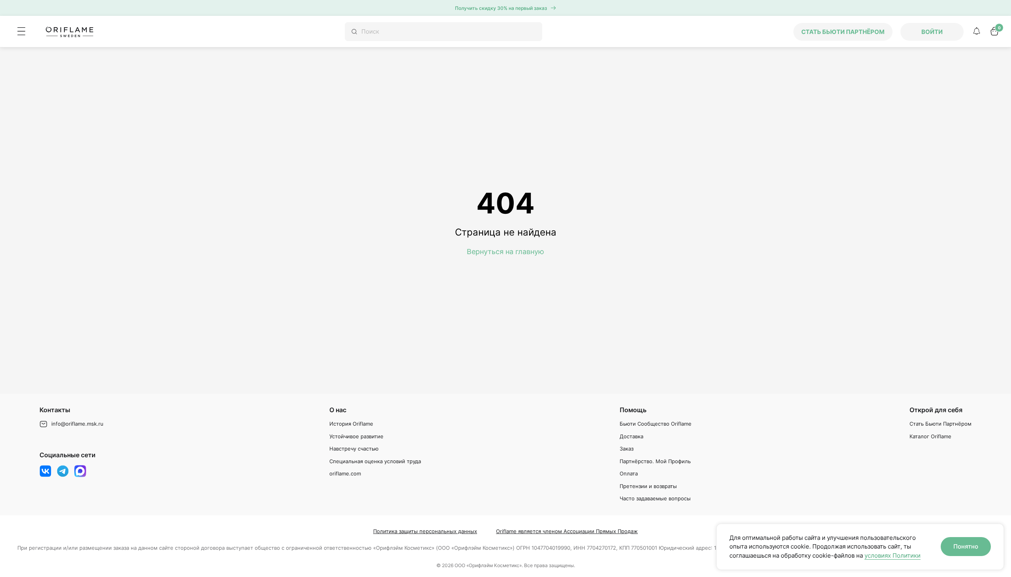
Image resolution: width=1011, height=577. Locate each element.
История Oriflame (351, 423)
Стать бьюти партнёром (843, 32)
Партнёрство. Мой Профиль (655, 461)
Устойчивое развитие (356, 436)
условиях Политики (892, 555)
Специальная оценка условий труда (375, 461)
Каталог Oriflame (930, 436)
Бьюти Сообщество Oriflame (656, 423)
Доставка (631, 436)
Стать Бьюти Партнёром (941, 423)
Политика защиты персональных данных (425, 531)
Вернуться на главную (505, 251)
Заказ (626, 448)
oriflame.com (345, 473)
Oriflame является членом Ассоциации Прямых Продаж (567, 531)
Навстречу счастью (354, 448)
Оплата (629, 473)
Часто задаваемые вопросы (655, 498)
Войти (932, 32)
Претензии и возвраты (648, 486)
